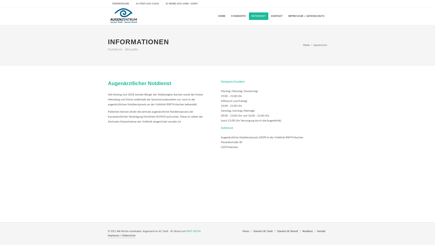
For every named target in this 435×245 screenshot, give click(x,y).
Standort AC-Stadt (263, 231)
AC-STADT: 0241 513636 (147, 4)
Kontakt (321, 231)
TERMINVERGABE (120, 4)
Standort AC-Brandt (287, 231)
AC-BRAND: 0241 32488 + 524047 (181, 4)
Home (306, 45)
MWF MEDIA (193, 231)
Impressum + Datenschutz (121, 235)
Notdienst (307, 231)
